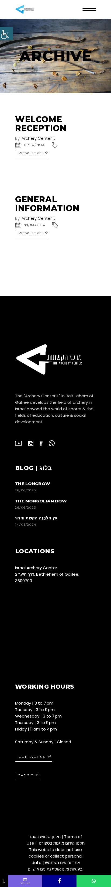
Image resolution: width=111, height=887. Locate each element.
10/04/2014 (34, 145)
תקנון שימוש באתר (45, 836)
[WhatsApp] (94, 881)
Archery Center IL (38, 138)
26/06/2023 (25, 490)
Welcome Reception (40, 123)
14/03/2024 (26, 524)
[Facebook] (59, 881)
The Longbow (32, 483)
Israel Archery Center (36, 568)
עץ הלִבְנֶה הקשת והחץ (36, 518)
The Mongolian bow (41, 500)
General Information (47, 203)
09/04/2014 (35, 225)
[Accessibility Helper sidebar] (6, 33)
